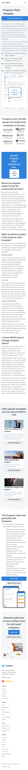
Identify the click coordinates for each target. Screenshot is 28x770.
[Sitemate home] (7, 665)
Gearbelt (4, 693)
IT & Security (5, 751)
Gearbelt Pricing (5, 728)
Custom (4, 719)
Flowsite (4, 696)
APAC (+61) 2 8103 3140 (8, 670)
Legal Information (6, 766)
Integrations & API (6, 754)
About (3, 742)
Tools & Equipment (6, 717)
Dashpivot (4, 691)
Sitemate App (5, 698)
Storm (3, 689)
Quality (3, 709)
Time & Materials (6, 712)
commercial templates (15, 73)
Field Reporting (5, 707)
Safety (3, 705)
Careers (4, 744)
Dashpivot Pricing (6, 726)
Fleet (3, 714)
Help (3, 756)
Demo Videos (5, 749)
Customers (4, 737)
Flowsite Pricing (5, 730)
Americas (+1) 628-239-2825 (9, 672)
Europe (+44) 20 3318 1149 (8, 674)
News (3, 747)
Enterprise (4, 739)
